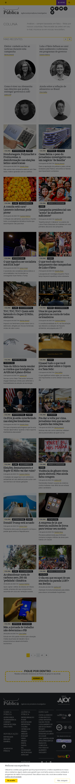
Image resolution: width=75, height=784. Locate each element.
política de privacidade (13, 777)
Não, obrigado (62, 780)
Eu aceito (11, 780)
